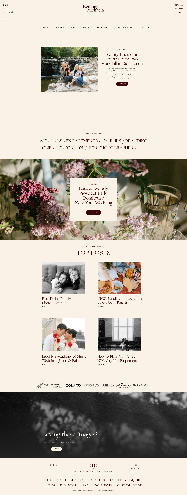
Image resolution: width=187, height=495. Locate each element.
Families (122, 50)
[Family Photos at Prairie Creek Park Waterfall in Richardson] (69, 69)
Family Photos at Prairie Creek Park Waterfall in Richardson (122, 59)
